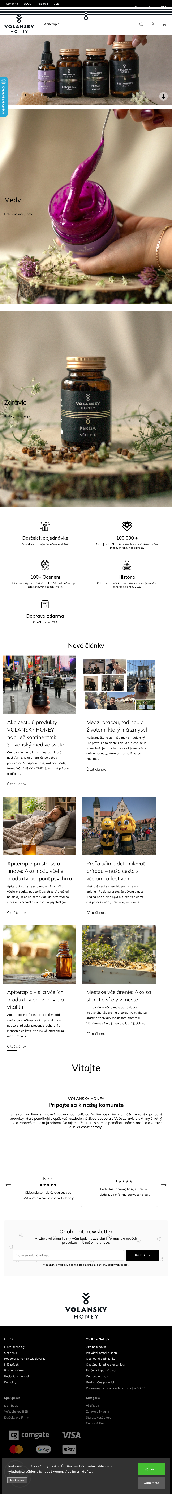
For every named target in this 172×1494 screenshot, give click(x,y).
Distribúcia (11, 1398)
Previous (9, 1176)
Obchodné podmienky (100, 1351)
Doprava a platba (97, 1368)
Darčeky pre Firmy (16, 1410)
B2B (56, 3)
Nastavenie (17, 1480)
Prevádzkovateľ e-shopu (102, 1345)
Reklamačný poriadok (100, 1374)
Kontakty (10, 1374)
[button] (9, 66)
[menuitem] (54, 24)
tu (90, 1472)
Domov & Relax (96, 1416)
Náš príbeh (11, 1357)
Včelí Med (92, 1398)
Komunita (12, 3)
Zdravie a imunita (97, 1404)
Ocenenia (10, 1345)
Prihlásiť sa (142, 1247)
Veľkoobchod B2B (16, 1404)
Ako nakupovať (96, 1339)
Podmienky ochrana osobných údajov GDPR (115, 1380)
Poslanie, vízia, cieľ (16, 1368)
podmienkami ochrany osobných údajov (104, 1256)
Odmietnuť (151, 1483)
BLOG (27, 3)
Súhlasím (151, 1469)
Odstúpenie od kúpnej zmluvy (105, 1357)
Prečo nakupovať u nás (101, 1363)
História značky (14, 1339)
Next (164, 1176)
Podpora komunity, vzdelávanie (25, 1351)
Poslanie (42, 3)
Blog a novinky (14, 1363)
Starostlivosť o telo (98, 1410)
